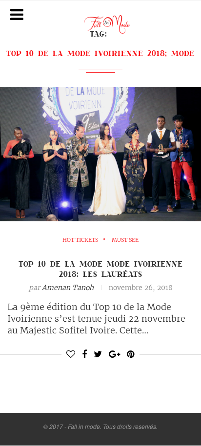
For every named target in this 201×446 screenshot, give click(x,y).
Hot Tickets (80, 240)
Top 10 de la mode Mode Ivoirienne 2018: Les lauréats (101, 268)
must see (125, 240)
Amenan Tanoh (68, 287)
